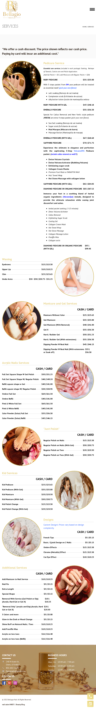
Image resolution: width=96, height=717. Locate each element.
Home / (85, 27)
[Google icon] (10, 683)
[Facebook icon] (4, 683)
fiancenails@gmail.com (16, 671)
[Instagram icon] (15, 683)
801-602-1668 (12, 668)
